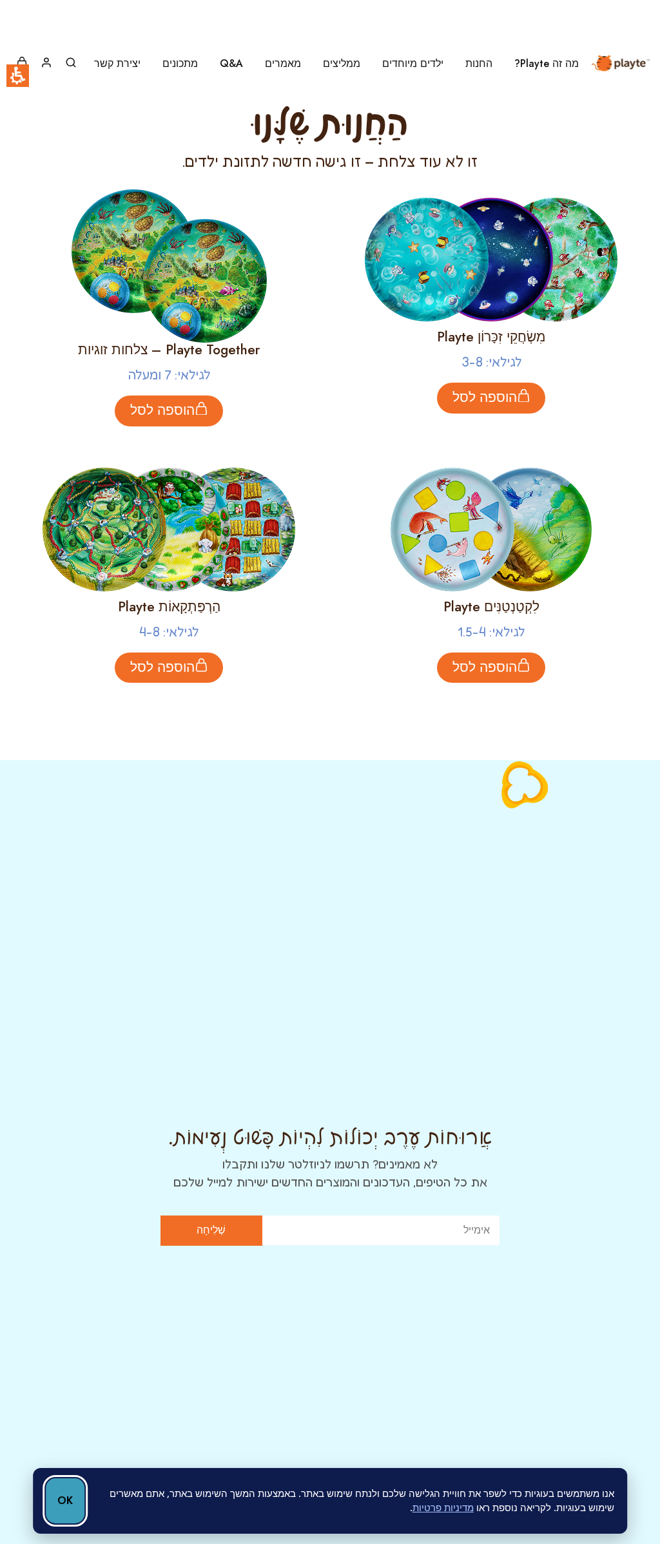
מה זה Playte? (546, 64)
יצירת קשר (117, 64)
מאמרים (283, 64)
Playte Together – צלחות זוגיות (169, 349)
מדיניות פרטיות (443, 1507)
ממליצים (341, 64)
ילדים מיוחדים (412, 64)
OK (65, 1500)
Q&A (231, 64)
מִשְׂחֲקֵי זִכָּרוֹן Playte (491, 337)
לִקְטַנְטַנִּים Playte (491, 606)
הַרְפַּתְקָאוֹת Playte (169, 606)
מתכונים (180, 64)
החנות (478, 64)
